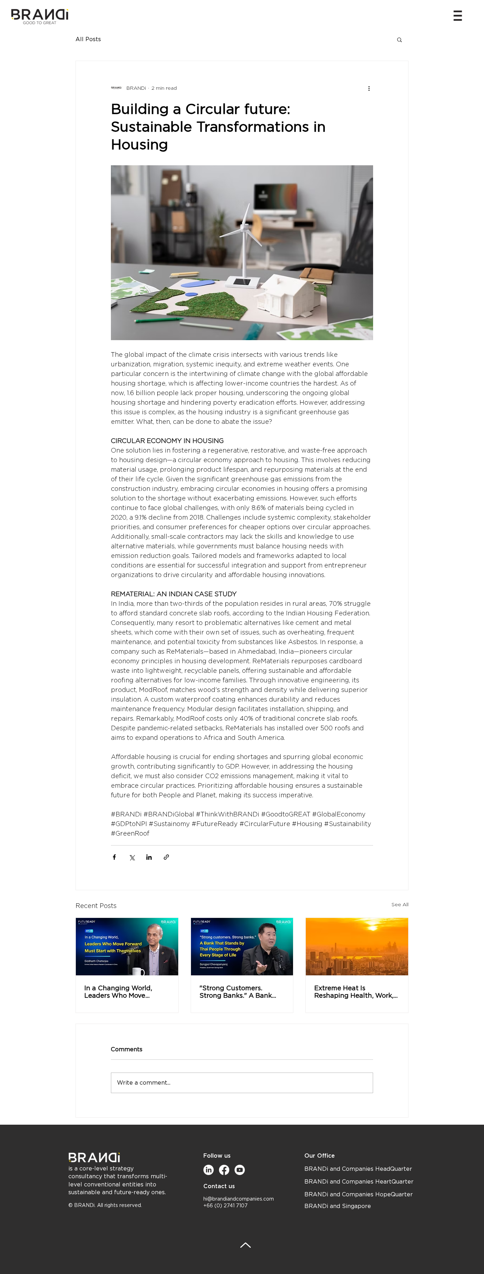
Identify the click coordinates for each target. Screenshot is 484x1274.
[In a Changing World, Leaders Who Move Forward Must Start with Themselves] (127, 946)
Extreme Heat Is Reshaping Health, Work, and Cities (353, 991)
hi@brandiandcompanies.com (238, 1199)
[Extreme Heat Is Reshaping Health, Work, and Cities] (357, 946)
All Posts (88, 39)
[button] (458, 15)
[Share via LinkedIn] (149, 857)
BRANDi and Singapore (337, 1206)
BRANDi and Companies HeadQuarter (358, 1169)
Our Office (319, 1155)
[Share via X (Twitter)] (131, 857)
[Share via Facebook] (114, 857)
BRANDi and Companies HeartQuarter (358, 1182)
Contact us (219, 1186)
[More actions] (369, 88)
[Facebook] (224, 1170)
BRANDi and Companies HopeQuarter (358, 1194)
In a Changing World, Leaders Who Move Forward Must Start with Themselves (123, 991)
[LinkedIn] (208, 1170)
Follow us (217, 1155)
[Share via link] (166, 857)
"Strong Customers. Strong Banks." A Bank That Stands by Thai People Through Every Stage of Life (235, 991)
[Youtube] (240, 1170)
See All (400, 904)
